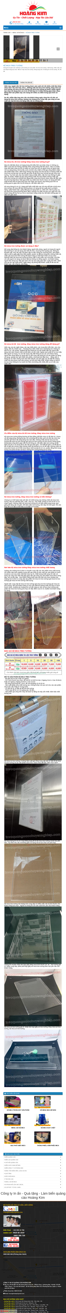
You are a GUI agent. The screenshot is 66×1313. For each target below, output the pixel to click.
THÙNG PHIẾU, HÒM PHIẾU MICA (48, 1145)
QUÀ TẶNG (8, 1173)
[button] (7, 48)
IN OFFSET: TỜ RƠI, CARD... (13, 1187)
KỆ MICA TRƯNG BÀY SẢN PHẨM (18, 1110)
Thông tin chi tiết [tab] (11, 82)
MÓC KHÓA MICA (10, 1176)
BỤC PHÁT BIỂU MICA (18, 1145)
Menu (6, 28)
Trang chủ (6, 32)
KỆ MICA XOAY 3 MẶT (48, 1128)
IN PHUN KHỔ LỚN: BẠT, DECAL (14, 1184)
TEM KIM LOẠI (9, 1179)
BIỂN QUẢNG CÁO (10, 1157)
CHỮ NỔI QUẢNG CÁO (11, 1162)
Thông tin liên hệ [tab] (26, 82)
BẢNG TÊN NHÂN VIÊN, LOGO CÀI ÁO (16, 1170)
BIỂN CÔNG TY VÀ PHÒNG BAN (14, 1168)
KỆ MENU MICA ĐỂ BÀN (48, 1110)
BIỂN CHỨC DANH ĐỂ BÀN (12, 1165)
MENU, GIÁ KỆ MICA (18, 32)
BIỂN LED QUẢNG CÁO (11, 1159)
